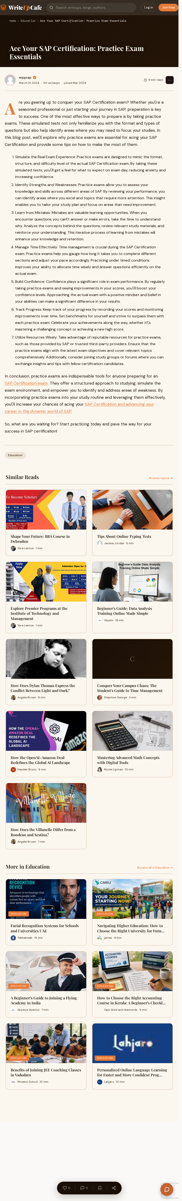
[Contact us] (166, 1189)
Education (28, 21)
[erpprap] (10, 80)
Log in (148, 7)
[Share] (114, 1188)
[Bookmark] (100, 1188)
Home (12, 21)
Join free (168, 7)
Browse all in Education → (155, 868)
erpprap (25, 77)
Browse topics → (161, 478)
